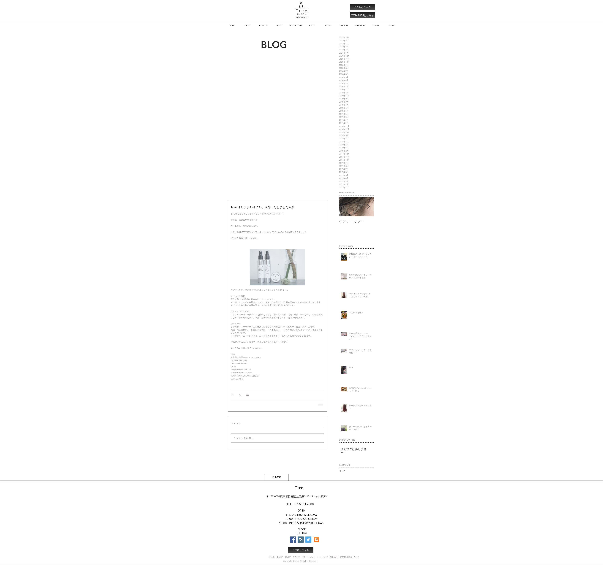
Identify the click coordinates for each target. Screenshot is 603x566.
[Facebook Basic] (340, 471)
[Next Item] (368, 206)
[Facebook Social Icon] (293, 539)
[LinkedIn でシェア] (247, 394)
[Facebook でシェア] (232, 394)
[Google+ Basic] (344, 471)
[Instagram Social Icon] (301, 539)
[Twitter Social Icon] (308, 539)
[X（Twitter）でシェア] (239, 394)
